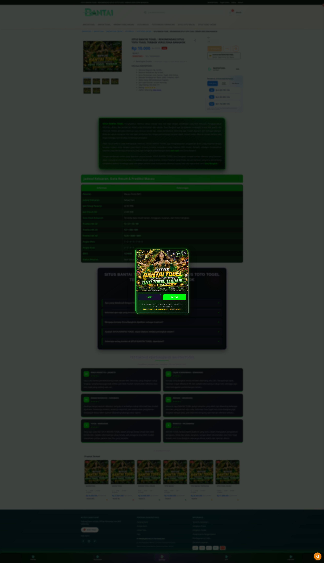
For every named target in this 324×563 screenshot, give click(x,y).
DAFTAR (174, 297)
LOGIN (150, 297)
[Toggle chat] (317, 556)
